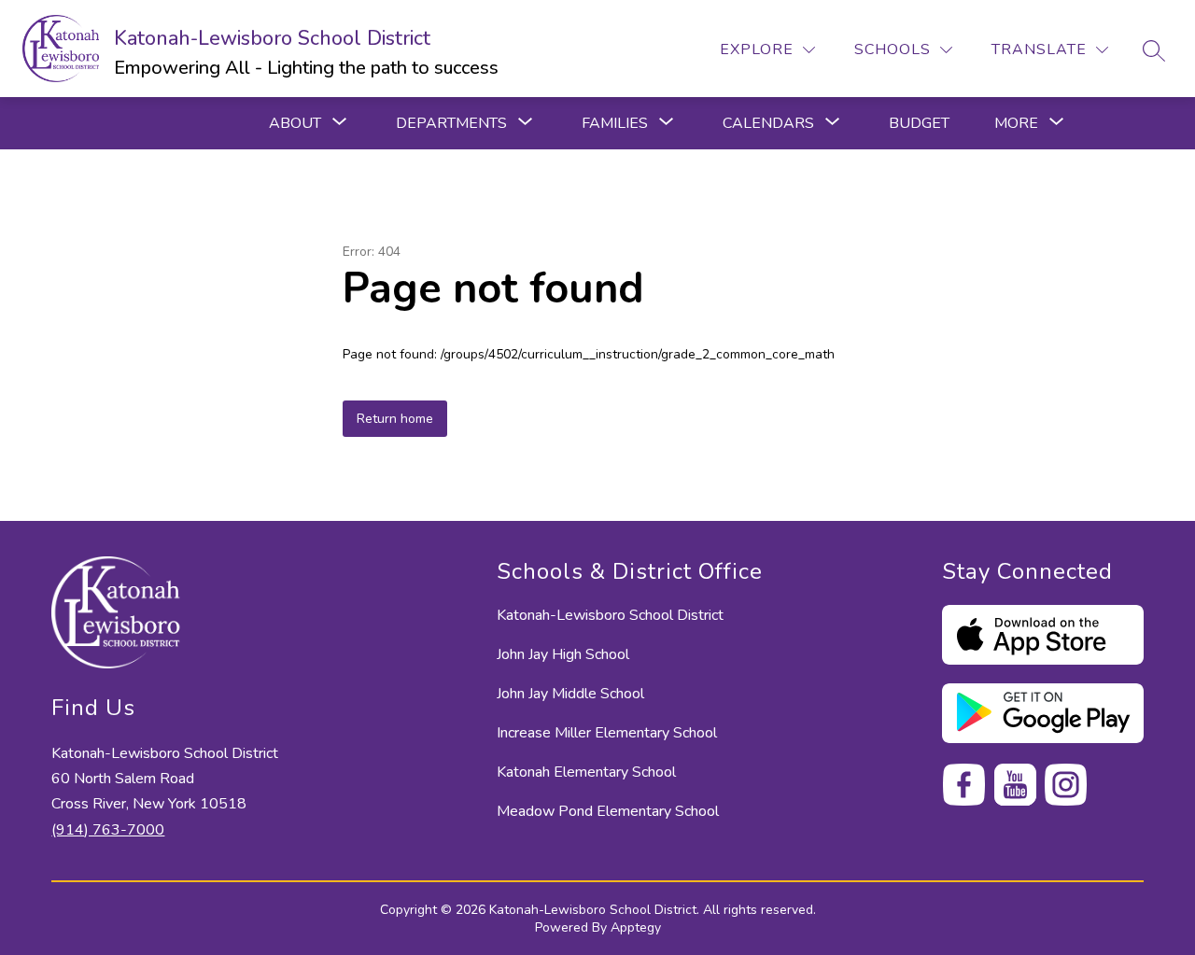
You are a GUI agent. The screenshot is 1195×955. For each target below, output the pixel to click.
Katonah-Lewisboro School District (610, 615)
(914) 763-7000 (107, 830)
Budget (919, 123)
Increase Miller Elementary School (607, 733)
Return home (395, 419)
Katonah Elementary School (586, 772)
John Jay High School (563, 654)
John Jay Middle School (570, 693)
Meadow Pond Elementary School (608, 811)
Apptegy (636, 927)
